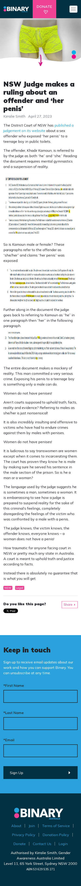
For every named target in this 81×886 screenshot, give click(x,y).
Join (32, 826)
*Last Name (13, 712)
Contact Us (42, 843)
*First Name (13, 685)
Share (68, 605)
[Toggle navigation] (73, 9)
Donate (19, 843)
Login (63, 843)
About (16, 826)
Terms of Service (56, 826)
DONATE (44, 6)
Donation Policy (56, 834)
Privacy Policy (23, 834)
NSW (7, 587)
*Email (8, 740)
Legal (19, 587)
